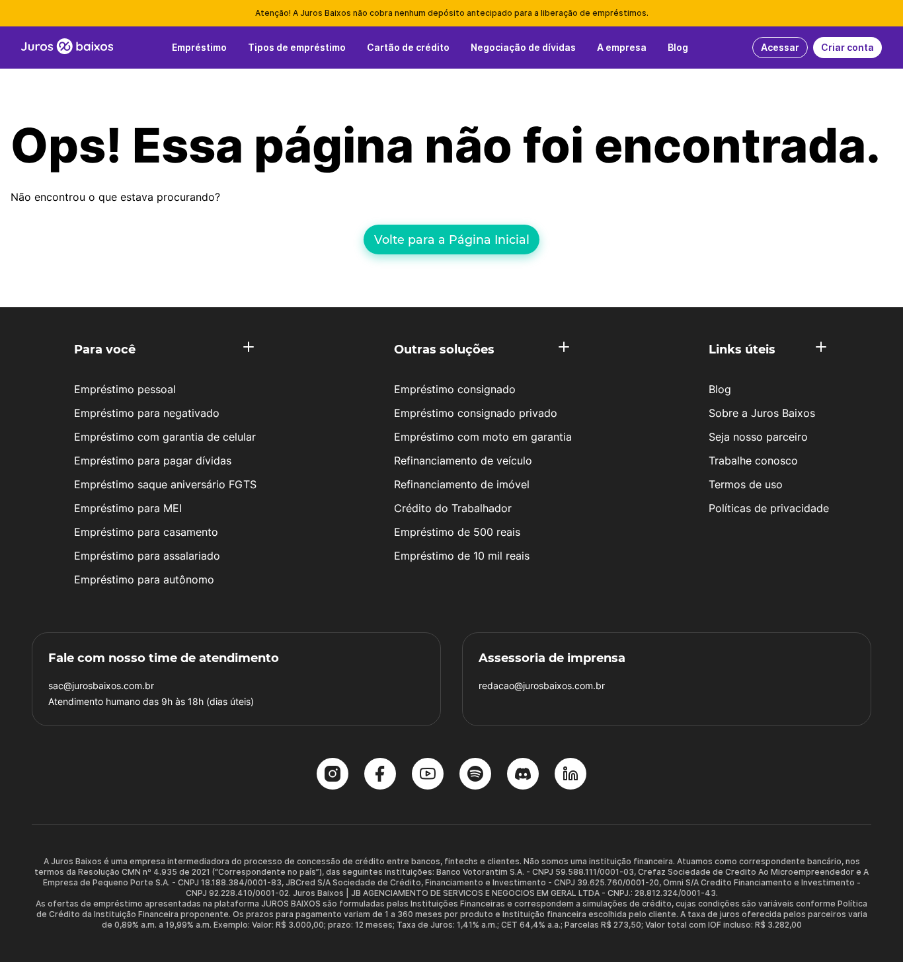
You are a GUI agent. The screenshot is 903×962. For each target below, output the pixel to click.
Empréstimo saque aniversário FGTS (165, 484)
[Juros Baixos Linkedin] (570, 775)
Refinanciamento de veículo (463, 460)
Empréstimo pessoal (125, 389)
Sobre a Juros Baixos (762, 413)
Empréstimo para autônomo (144, 579)
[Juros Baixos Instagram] (332, 775)
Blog (720, 389)
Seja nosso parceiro (758, 436)
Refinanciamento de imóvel (462, 484)
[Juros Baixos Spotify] (475, 775)
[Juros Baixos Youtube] (428, 775)
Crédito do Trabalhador (453, 508)
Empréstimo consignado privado (475, 413)
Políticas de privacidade (769, 508)
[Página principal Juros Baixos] (67, 47)
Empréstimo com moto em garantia (483, 436)
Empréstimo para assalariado (147, 555)
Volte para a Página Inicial (452, 239)
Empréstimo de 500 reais (457, 531)
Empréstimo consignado (455, 389)
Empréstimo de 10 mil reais (462, 555)
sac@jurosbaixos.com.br (101, 685)
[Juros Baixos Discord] (523, 775)
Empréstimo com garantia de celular (165, 436)
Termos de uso (746, 484)
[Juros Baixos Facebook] (380, 775)
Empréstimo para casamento (146, 531)
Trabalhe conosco (753, 460)
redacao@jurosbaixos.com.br (542, 685)
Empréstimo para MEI (128, 508)
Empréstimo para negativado (146, 413)
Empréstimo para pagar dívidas (152, 460)
